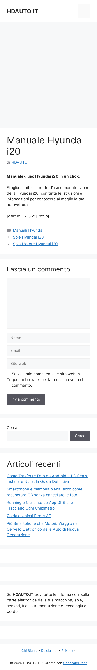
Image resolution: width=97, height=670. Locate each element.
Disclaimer (49, 650)
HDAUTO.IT (22, 11)
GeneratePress (75, 663)
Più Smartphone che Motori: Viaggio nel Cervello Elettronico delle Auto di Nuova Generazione (43, 529)
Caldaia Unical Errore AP (29, 516)
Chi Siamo (29, 650)
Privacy (67, 650)
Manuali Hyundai (28, 230)
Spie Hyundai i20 (28, 237)
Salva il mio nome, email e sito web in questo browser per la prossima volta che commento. (49, 380)
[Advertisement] (48, 73)
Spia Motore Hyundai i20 (35, 244)
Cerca (12, 427)
